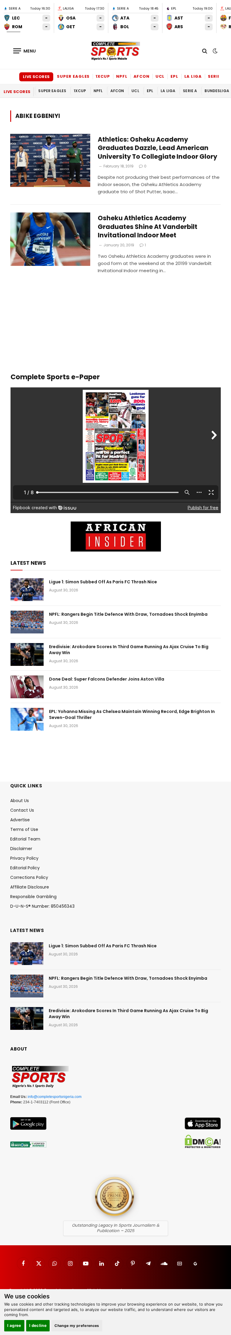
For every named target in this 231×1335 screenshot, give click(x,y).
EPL (174, 76)
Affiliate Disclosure (29, 887)
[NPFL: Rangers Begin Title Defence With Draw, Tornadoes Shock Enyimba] (27, 622)
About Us (19, 801)
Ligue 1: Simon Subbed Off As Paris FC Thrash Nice (103, 582)
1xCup (103, 76)
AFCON (142, 76)
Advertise (20, 820)
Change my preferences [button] (76, 1325)
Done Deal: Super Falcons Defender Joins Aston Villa (106, 679)
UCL (160, 76)
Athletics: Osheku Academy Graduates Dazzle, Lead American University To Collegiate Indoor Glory (157, 148)
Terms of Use (24, 829)
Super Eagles (73, 76)
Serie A (216, 76)
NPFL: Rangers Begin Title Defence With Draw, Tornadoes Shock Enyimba (128, 614)
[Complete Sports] (115, 51)
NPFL (122, 76)
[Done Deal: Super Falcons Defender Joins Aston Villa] (27, 686)
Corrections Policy (29, 877)
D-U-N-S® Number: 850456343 (42, 906)
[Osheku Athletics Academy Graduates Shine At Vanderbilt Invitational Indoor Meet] (50, 239)
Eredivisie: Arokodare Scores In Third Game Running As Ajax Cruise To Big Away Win (128, 650)
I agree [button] (14, 1325)
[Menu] (24, 51)
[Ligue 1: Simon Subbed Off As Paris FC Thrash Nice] (27, 589)
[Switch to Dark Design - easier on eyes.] (214, 51)
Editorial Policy (25, 868)
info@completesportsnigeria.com (55, 1097)
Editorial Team (25, 839)
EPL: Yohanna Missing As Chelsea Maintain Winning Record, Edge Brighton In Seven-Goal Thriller (132, 714)
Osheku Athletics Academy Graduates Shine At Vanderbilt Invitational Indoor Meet (147, 226)
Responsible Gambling (33, 897)
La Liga (193, 76)
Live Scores (36, 77)
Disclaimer (21, 849)
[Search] (204, 51)
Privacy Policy (24, 858)
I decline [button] (38, 1325)
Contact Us (22, 810)
